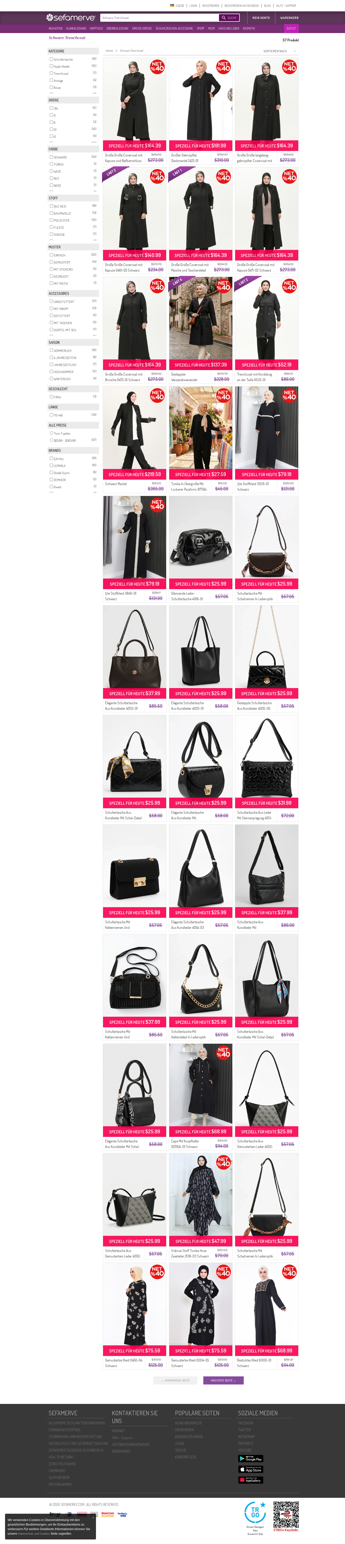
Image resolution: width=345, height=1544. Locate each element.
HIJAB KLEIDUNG (76, 28)
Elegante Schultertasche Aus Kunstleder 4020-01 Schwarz (187, 708)
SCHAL (180, 1443)
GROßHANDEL (121, 1451)
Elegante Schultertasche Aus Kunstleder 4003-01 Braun (121, 708)
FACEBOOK (245, 1423)
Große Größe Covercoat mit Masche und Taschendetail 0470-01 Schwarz (190, 270)
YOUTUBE (245, 1450)
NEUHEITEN (55, 28)
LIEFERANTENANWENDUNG (131, 1444)
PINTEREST (246, 1443)
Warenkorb (289, 18)
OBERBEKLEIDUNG (117, 28)
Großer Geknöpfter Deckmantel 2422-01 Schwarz (184, 160)
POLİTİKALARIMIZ (60, 1484)
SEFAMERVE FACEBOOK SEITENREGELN (76, 1450)
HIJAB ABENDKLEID (188, 1423)
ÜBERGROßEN (184, 1430)
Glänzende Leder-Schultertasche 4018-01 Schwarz (187, 599)
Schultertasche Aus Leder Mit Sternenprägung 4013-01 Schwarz (254, 818)
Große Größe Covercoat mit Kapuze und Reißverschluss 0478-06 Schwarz (123, 160)
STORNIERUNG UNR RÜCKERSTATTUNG (75, 1436)
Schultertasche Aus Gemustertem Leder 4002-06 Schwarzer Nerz (123, 1256)
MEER (211, 28)
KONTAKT (118, 1431)
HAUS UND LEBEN (228, 28)
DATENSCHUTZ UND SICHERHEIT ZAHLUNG (78, 1443)
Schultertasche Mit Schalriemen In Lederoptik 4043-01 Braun (255, 599)
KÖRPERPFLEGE (185, 1457)
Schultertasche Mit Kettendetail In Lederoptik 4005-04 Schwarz (188, 1037)
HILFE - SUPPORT (286, 6)
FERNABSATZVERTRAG (65, 1430)
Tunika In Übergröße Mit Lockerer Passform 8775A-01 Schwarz (189, 489)
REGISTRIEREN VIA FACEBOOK (242, 6)
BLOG (267, 6)
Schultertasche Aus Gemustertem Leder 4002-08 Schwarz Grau (255, 1146)
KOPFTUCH (96, 28)
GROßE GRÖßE (142, 28)
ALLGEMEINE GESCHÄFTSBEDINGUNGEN (77, 1423)
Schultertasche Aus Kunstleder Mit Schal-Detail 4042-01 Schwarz (123, 818)
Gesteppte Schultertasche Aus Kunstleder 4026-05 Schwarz (254, 708)
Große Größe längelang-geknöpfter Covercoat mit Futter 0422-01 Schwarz (254, 160)
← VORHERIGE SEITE (175, 1380)
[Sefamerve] (72, 17)
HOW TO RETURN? (61, 1457)
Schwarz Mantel (116, 484)
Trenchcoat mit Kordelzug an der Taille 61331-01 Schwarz (254, 379)
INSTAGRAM (246, 1436)
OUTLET (291, 28)
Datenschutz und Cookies (34, 1533)
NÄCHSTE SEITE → (223, 1380)
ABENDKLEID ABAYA (189, 1436)
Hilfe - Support (122, 1437)
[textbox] (155, 18)
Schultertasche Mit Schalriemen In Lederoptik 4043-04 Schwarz (255, 1256)
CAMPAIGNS (57, 1471)
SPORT (200, 28)
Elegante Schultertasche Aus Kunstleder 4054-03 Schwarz (187, 927)
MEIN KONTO (261, 18)
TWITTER (244, 1430)
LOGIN (193, 6)
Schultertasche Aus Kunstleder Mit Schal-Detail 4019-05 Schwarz (255, 1037)
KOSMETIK (249, 28)
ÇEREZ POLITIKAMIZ (62, 1464)
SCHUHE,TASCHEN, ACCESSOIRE (174, 28)
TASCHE (180, 1450)
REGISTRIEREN (210, 6)
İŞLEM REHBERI (59, 1477)
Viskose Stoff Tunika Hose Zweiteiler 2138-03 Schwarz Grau (190, 1256)
